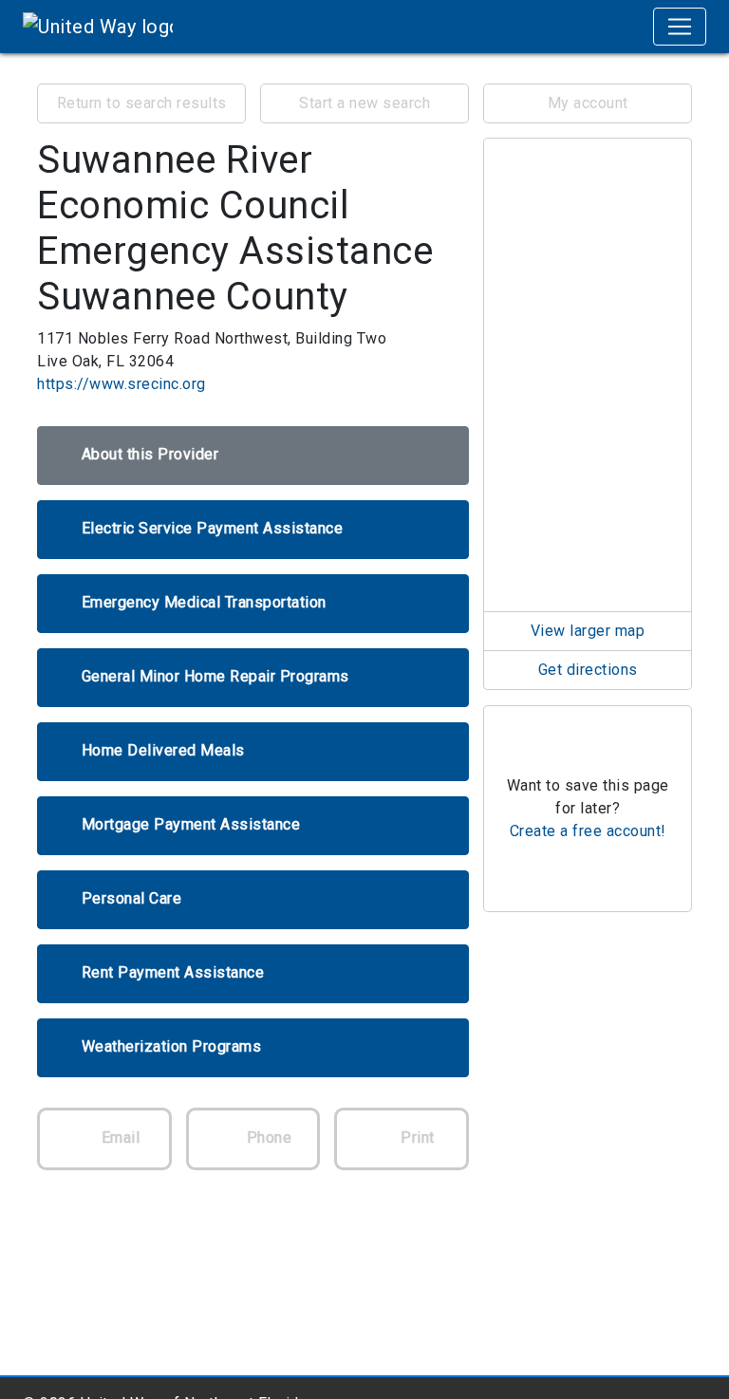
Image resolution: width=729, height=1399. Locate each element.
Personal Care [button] (132, 898)
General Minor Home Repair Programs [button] (215, 676)
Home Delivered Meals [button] (163, 750)
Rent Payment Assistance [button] (173, 972)
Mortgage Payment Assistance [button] (191, 824)
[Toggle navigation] (679, 27)
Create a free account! (588, 831)
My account (588, 103)
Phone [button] (266, 1138)
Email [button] (118, 1138)
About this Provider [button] (150, 454)
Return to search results (142, 103)
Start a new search (364, 103)
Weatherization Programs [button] (172, 1046)
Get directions (588, 670)
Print (416, 1138)
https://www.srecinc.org (121, 384)
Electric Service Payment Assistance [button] (213, 528)
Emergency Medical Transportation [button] (204, 602)
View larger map (588, 631)
